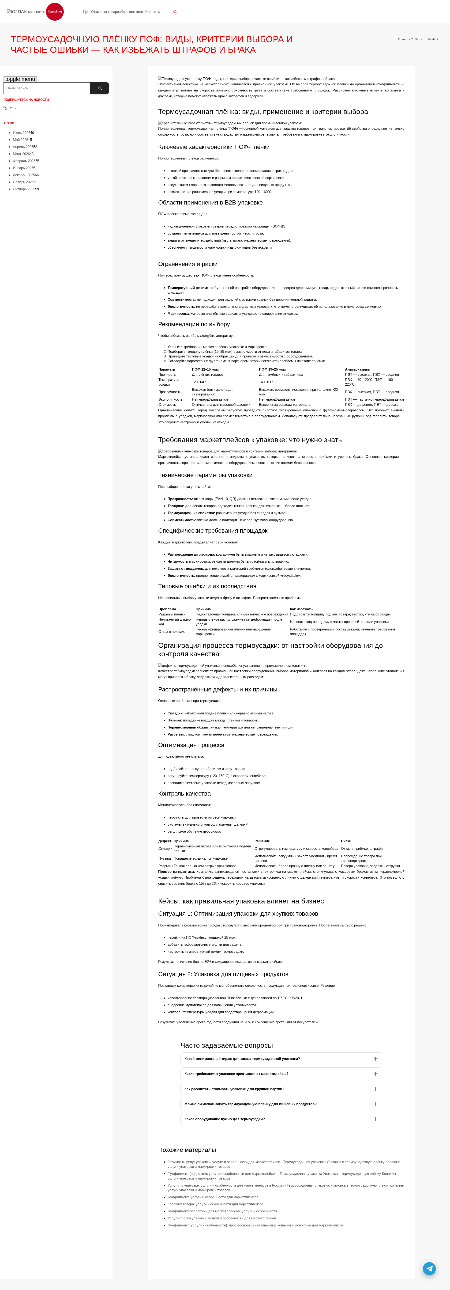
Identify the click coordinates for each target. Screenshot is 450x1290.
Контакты (153, 12)
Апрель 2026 (23, 147)
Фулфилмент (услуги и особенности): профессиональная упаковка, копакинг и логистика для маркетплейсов (256, 1225)
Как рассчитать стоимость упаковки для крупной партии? (234, 1089)
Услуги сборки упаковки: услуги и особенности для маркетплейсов (222, 1218)
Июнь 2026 (21, 133)
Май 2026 (20, 140)
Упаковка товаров (106, 12)
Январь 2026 (23, 168)
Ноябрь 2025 (23, 182)
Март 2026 (21, 154)
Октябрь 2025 (24, 189)
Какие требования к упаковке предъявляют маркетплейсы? (236, 1074)
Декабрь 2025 (24, 175)
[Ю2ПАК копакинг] (38, 12)
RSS (12, 108)
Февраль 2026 (24, 161)
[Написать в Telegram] (429, 1269)
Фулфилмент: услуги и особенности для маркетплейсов (213, 1197)
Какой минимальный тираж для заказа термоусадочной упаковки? (242, 1059)
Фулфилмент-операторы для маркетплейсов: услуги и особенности (222, 1211)
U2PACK (433, 39)
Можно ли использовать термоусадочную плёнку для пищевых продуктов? (250, 1104)
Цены (87, 12)
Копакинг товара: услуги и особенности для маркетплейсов (215, 1204)
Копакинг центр (133, 12)
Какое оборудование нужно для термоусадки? (224, 1119)
